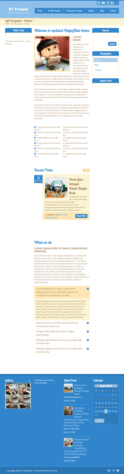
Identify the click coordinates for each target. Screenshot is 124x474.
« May (99, 421)
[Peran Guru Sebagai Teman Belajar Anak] (56, 187)
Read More (81, 215)
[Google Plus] (112, 3)
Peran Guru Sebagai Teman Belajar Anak (81, 389)
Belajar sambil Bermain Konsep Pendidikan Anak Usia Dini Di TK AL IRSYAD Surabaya (76, 446)
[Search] (99, 3)
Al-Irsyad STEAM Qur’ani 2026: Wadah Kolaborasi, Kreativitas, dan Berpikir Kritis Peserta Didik (76, 416)
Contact (113, 10)
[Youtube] (103, 3)
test (61, 214)
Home (39, 10)
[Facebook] (108, 3)
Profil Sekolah (54, 10)
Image (56, 214)
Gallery (91, 10)
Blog (102, 10)
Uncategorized (51, 217)
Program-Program (74, 10)
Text (65, 214)
